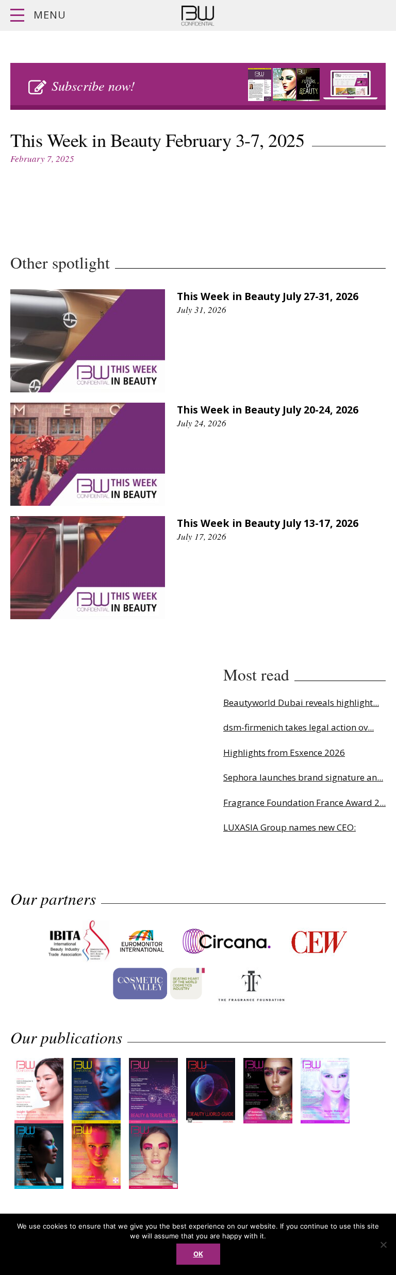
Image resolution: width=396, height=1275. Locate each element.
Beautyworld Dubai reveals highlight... (301, 702)
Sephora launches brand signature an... (303, 777)
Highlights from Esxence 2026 (284, 752)
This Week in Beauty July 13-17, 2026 (267, 523)
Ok (198, 1254)
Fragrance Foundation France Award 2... (304, 802)
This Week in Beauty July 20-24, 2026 (267, 410)
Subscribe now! (93, 85)
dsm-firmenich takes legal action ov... (298, 727)
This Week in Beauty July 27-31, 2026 (267, 296)
